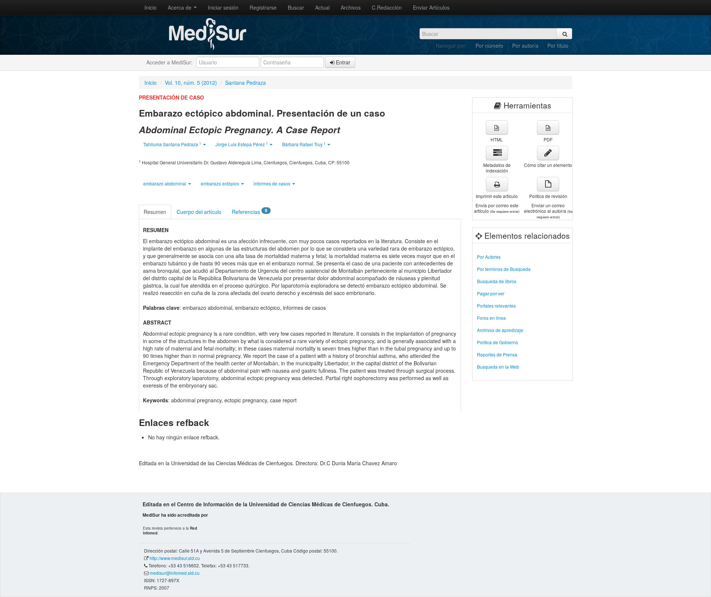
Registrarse (263, 7)
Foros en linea (491, 318)
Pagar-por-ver (490, 293)
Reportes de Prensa (497, 354)
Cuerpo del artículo (199, 211)
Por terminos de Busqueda (504, 269)
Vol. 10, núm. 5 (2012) (191, 82)
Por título (557, 45)
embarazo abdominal (165, 183)
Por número (489, 45)
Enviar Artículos (431, 7)
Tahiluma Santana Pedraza (172, 144)
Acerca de (180, 7)
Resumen (155, 211)
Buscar (296, 7)
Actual (322, 7)
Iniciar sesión (223, 7)
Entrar (342, 62)
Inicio (150, 7)
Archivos (351, 7)
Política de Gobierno (497, 342)
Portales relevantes (496, 305)
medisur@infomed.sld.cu (175, 573)
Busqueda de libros (496, 281)
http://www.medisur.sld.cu (175, 558)
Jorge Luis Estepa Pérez (242, 144)
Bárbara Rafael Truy (304, 144)
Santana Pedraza (245, 82)
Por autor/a (525, 45)
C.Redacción (387, 7)
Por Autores (489, 257)
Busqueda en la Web (498, 366)
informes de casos (272, 183)
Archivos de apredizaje (500, 330)
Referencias (249, 211)
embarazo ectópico (220, 183)
